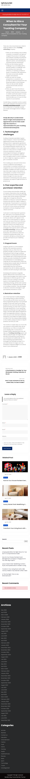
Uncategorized (5, 768)
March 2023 (4, 697)
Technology (4, 763)
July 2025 (3, 633)
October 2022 (5, 708)
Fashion (3, 742)
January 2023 (5, 701)
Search (4, 539)
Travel (3, 765)
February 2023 (5, 699)
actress (3, 730)
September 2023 (6, 683)
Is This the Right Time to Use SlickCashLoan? (10, 575)
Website (4, 436)
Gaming (3, 749)
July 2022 (3, 715)
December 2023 (5, 676)
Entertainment (5, 740)
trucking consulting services (11, 105)
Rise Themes (21, 777)
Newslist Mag (8, 777)
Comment (5, 404)
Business (5, 477)
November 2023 (5, 678)
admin (20, 357)
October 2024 (5, 652)
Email (4, 429)
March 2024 (4, 669)
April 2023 (4, 694)
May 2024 (4, 664)
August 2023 (4, 685)
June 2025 (4, 636)
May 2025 (4, 638)
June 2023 (4, 690)
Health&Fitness (5, 754)
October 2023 (5, 680)
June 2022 (4, 718)
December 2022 (5, 704)
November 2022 (5, 706)
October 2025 (5, 626)
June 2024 (4, 662)
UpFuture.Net (6, 3)
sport (2, 761)
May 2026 (4, 610)
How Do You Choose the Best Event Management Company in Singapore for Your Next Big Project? (14, 558)
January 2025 (5, 645)
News (2, 758)
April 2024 (4, 666)
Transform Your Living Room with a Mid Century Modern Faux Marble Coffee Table (14, 569)
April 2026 (4, 612)
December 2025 (5, 622)
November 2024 (5, 650)
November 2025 (5, 624)
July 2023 (3, 687)
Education (4, 737)
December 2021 (5, 720)
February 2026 (5, 617)
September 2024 (6, 654)
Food (2, 744)
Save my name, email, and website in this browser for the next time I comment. (14, 443)
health (3, 751)
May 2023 (3, 692)
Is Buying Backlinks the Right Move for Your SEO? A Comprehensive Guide (14, 552)
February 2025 (5, 643)
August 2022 (4, 713)
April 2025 (4, 640)
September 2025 (6, 629)
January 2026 (5, 619)
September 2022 (6, 711)
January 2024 (5, 673)
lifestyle (3, 756)
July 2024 (3, 659)
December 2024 (5, 647)
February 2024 (5, 671)
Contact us (4, 735)
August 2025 (4, 631)
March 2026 (4, 615)
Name (4, 423)
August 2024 (4, 657)
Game (3, 747)
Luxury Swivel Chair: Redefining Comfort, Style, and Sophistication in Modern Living (14, 564)
